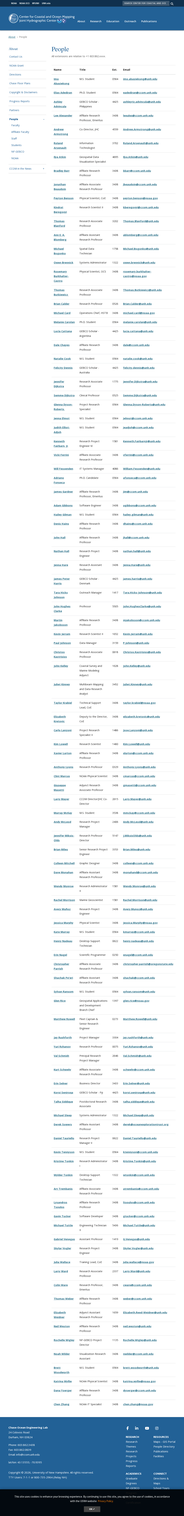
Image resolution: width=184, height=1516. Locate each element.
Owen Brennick (63, 262)
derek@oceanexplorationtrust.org (146, 1124)
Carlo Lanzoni (63, 730)
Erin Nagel (60, 955)
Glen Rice (60, 1000)
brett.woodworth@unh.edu (141, 1367)
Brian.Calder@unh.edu (137, 303)
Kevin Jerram (62, 634)
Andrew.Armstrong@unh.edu (142, 129)
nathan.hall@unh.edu (137, 551)
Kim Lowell (61, 744)
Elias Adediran (63, 92)
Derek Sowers (63, 1124)
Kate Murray (62, 932)
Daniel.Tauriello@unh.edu (140, 1138)
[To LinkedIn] (139, 1428)
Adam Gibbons (63, 505)
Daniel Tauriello (64, 1138)
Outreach (130, 21)
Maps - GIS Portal (164, 1441)
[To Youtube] (149, 1428)
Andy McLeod (62, 822)
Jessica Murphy (63, 922)
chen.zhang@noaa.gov (138, 1404)
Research (96, 21)
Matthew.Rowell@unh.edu (140, 1019)
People (13, 119)
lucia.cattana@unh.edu (138, 331)
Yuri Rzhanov (62, 1046)
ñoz (68, 909)
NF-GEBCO (17, 151)
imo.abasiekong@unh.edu (140, 79)
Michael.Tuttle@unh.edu (139, 1225)
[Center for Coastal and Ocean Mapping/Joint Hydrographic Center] (41, 18)
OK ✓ (92, 1509)
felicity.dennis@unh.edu (139, 367)
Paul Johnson (62, 643)
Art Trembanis (63, 1188)
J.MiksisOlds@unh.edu (137, 835)
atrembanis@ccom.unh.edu (141, 1188)
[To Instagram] (159, 1428)
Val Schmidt (61, 1055)
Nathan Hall (61, 551)
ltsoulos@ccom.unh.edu (139, 1202)
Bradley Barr (62, 170)
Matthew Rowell (64, 1019)
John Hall (59, 537)
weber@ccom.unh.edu (137, 1298)
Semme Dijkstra (64, 395)
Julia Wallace (62, 1262)
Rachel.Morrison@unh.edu (140, 900)
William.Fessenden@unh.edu (141, 468)
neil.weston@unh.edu (137, 1326)
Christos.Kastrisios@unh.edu (142, 652)
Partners (14, 110)
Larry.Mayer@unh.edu (137, 799)
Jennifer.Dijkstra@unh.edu (140, 381)
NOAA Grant (16, 65)
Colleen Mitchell (64, 863)
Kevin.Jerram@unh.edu (138, 634)
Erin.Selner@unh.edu (136, 1083)
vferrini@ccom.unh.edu (138, 455)
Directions (15, 74)
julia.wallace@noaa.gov (138, 1262)
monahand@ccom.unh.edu (140, 872)
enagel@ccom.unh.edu (138, 955)
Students (16, 145)
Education (113, 21)
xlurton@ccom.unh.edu (138, 753)
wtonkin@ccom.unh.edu (139, 1175)
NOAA (15, 158)
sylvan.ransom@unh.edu (139, 991)
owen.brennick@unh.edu (139, 262)
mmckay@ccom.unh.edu (139, 813)
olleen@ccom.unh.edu (139, 863)
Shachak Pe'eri (63, 977)
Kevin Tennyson (64, 1152)
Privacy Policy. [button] (105, 1501)
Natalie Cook (62, 358)
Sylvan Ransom (63, 991)
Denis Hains (61, 523)
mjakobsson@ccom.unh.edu (141, 620)
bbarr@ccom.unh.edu (137, 170)
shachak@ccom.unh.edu (139, 977)
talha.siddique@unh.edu (139, 1101)
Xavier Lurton (63, 753)
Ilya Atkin (60, 157)
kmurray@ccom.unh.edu (139, 932)
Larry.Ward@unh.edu (136, 1271)
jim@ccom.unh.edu (135, 491)
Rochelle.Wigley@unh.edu (140, 1340)
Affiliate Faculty (20, 132)
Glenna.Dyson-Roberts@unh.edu (144, 404)
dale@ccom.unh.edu (136, 345)
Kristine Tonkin (64, 1161)
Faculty (15, 125)
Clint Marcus (62, 776)
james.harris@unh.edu (137, 578)
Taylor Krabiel (63, 702)
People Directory (164, 1446)
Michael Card (62, 313)
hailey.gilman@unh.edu (138, 514)
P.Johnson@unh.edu (136, 643)
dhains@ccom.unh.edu (138, 523)
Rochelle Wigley (64, 1340)
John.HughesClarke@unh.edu (142, 606)
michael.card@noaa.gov (139, 313)
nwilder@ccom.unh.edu (138, 1354)
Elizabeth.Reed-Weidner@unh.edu (145, 1312)
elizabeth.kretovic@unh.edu (141, 716)
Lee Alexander (63, 115)
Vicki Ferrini (61, 455)
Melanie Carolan (64, 322)
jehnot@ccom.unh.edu (138, 418)
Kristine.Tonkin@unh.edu (139, 1161)
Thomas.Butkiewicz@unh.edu (142, 290)
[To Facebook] (130, 1428)
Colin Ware (61, 1285)
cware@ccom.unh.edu (137, 1285)
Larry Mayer (61, 799)
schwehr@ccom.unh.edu (139, 1069)
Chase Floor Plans (19, 83)
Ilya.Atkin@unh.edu (135, 157)
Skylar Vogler (62, 1248)
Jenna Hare (61, 565)
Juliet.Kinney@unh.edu (137, 684)
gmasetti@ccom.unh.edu (139, 785)
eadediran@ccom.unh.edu (140, 92)
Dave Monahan (63, 872)
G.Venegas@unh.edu (136, 1239)
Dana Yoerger (63, 1390)
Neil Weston (62, 1326)
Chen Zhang (61, 1404)
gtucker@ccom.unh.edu (138, 1216)
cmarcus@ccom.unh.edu (139, 776)
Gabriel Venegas (64, 1239)
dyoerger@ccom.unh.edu (139, 1390)
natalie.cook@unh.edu (138, 358)
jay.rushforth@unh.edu (138, 1037)
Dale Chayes (62, 345)
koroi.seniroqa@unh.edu (139, 1092)
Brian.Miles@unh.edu (136, 849)
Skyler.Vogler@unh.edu (138, 1248)
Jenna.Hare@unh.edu (136, 565)
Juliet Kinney (62, 684)
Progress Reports (19, 101)
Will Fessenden (63, 468)
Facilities (158, 1456)
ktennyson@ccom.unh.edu (140, 1152)
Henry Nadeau (63, 941)
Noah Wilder (62, 1354)
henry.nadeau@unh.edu (138, 941)
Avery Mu (60, 909)
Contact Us (15, 56)
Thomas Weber (64, 1298)
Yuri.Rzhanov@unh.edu (138, 1046)
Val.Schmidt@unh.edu (137, 1055)
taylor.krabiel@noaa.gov (139, 702)
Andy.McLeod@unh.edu (138, 822)
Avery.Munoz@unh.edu (138, 909)
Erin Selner (61, 1083)
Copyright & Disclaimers (23, 92)
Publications (149, 21)
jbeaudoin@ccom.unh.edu (140, 184)
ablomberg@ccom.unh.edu (140, 235)
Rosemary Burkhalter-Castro (61, 276)
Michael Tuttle (63, 1225)
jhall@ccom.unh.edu (136, 537)
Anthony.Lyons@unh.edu (139, 767)
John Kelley (61, 666)
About (81, 21)
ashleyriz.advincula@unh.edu (142, 101)
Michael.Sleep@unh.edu (138, 1115)
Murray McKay (63, 813)
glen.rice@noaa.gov (136, 1000)
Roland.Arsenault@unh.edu (140, 143)
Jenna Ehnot (62, 418)
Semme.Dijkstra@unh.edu (140, 395)
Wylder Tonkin (63, 1175)
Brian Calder (61, 303)
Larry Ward (61, 1271)
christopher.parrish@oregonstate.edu (148, 964)
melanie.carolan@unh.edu (140, 322)
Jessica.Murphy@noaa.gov (140, 922)
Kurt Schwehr (62, 1069)
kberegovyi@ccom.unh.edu (141, 207)
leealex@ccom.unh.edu (138, 115)
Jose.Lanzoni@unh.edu (138, 730)
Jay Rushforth (63, 1037)
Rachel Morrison (64, 900)
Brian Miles (61, 849)
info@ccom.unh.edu (28, 1454)
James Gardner (63, 491)
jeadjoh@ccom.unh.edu (138, 427)
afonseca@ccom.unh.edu (139, 478)
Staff (14, 138)
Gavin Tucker (62, 1216)
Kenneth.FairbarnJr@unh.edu (141, 441)
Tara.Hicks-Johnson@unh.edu (142, 592)
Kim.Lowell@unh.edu (136, 744)
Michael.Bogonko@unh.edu (141, 248)
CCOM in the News (20, 168)
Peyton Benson (63, 198)
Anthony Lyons (63, 767)
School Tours (161, 1488)
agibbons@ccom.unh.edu (139, 505)
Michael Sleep (63, 1115)
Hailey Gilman (63, 514)
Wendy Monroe (63, 886)
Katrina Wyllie (63, 1381)
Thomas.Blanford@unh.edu (141, 221)
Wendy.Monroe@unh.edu (139, 886)
